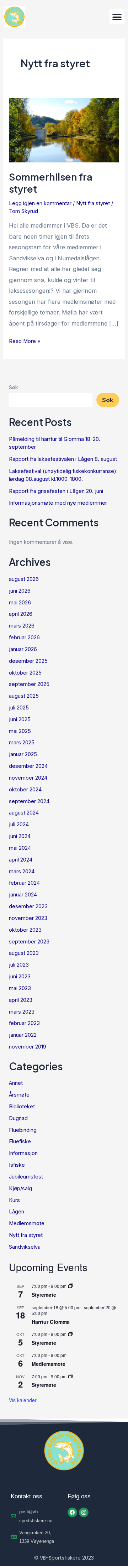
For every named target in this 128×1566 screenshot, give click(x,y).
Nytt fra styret (93, 203)
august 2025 (24, 696)
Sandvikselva (25, 1247)
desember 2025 (28, 661)
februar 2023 (24, 1023)
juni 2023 (20, 976)
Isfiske (17, 1165)
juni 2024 (20, 836)
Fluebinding (23, 1130)
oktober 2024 (25, 789)
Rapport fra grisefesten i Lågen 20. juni (56, 491)
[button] (117, 16)
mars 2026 (21, 626)
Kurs (14, 1200)
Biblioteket (22, 1106)
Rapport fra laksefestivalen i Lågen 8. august (63, 459)
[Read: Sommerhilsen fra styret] (64, 129)
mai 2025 (20, 731)
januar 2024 (23, 894)
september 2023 (29, 941)
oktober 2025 (25, 673)
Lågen (16, 1211)
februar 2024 (24, 883)
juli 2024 (19, 824)
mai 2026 (20, 602)
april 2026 (20, 614)
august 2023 (24, 953)
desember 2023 (28, 906)
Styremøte (44, 1294)
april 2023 (20, 1000)
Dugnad (18, 1118)
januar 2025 (23, 754)
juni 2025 (20, 719)
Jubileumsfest (26, 1177)
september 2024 (29, 801)
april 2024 (20, 860)
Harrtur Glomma (51, 1321)
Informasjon (23, 1153)
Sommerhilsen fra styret (50, 183)
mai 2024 (20, 848)
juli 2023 (19, 965)
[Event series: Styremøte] (70, 1286)
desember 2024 (28, 766)
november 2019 (27, 1047)
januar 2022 (23, 1035)
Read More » (24, 340)
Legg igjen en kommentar (40, 203)
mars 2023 (21, 1012)
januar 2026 (23, 649)
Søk (13, 387)
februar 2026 (24, 637)
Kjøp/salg (20, 1188)
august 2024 (24, 813)
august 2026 (24, 579)
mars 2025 (21, 742)
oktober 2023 (25, 930)
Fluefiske (20, 1141)
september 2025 (29, 684)
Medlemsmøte (26, 1223)
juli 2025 (19, 707)
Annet (16, 1083)
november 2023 (28, 918)
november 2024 (28, 778)
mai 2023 (20, 988)
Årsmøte (19, 1095)
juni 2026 (20, 591)
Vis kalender (23, 1400)
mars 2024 (21, 871)
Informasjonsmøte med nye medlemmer (58, 503)
